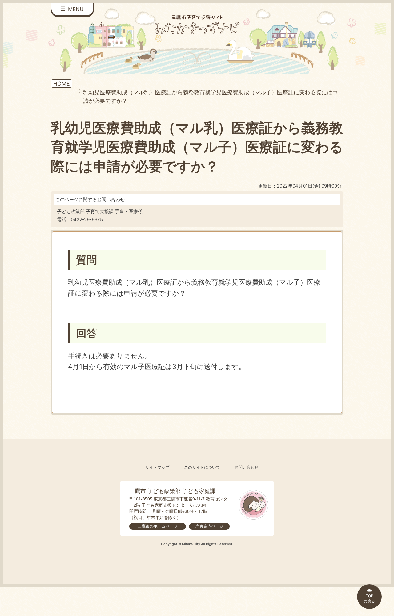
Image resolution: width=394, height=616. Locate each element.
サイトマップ (157, 467)
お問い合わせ (247, 467)
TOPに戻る (369, 598)
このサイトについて (202, 467)
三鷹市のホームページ (158, 526)
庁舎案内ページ (209, 526)
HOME (61, 83)
